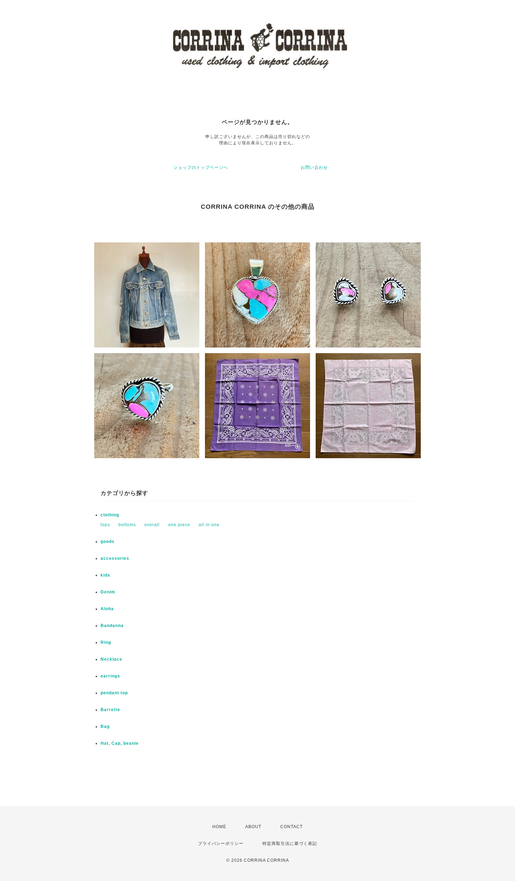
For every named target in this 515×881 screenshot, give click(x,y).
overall (152, 524)
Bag (105, 726)
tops (105, 524)
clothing (110, 514)
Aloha (107, 608)
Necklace (111, 659)
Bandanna (112, 625)
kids (105, 575)
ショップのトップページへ (200, 167)
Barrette (110, 709)
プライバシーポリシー (220, 843)
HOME (219, 826)
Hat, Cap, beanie (120, 743)
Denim (108, 592)
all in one (209, 524)
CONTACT (291, 826)
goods (108, 541)
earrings (110, 676)
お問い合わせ (314, 167)
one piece (179, 524)
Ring (106, 642)
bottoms (127, 524)
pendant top (114, 692)
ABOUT (253, 826)
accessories (115, 558)
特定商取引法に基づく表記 (289, 843)
